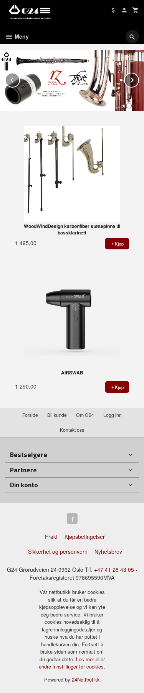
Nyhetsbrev (108, 551)
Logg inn (112, 415)
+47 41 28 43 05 (114, 569)
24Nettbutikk (86, 679)
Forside (30, 415)
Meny (21, 36)
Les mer (86, 659)
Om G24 (85, 415)
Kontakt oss (72, 429)
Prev (19, 78)
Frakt (51, 536)
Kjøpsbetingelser (85, 536)
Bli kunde (57, 415)
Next (138, 78)
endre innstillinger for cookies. (72, 666)
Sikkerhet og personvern (58, 551)
